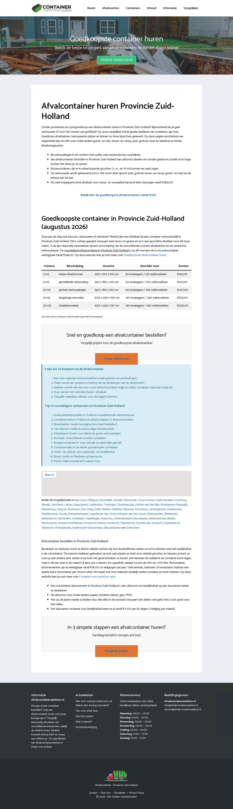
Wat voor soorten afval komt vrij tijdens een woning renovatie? (94, 703)
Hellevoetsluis (157, 518)
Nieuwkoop (48, 509)
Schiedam (78, 518)
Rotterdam (64, 518)
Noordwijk (106, 500)
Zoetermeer (174, 509)
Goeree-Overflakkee (70, 523)
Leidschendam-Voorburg (171, 500)
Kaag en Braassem (68, 509)
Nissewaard (140, 518)
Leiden (68, 504)
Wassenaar (130, 500)
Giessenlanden (113, 527)
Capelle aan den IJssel (102, 513)
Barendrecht (49, 518)
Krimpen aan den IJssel (131, 513)
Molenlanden (63, 527)
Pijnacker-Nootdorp (135, 509)
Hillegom (92, 500)
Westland (57, 504)
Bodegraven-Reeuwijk (174, 504)
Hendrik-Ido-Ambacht (149, 523)
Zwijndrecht (127, 523)
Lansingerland (157, 509)
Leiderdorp (96, 504)
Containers (133, 8)
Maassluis (107, 518)
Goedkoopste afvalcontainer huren (145, 255)
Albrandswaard (123, 518)
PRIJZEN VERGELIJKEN (117, 60)
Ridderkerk (171, 513)
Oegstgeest (81, 504)
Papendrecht (172, 523)
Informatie (170, 8)
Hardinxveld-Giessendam (87, 527)
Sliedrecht (47, 527)
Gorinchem (133, 527)
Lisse (83, 500)
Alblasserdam (155, 513)
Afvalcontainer (103, 785)
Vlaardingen (92, 518)
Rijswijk (45, 504)
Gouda (63, 513)
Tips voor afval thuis (87, 711)
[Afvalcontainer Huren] (51, 8)
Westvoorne (49, 523)
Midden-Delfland (112, 509)
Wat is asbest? (84, 721)
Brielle (171, 518)
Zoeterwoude (125, 504)
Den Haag (87, 509)
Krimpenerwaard (78, 513)
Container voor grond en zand (97, 576)
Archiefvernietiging (86, 727)
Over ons (106, 793)
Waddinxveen (49, 513)
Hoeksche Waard (94, 523)
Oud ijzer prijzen (84, 716)
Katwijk (117, 500)
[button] (118, 195)
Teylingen (110, 504)
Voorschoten (146, 500)
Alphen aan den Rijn (147, 504)
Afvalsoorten (110, 8)
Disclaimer (120, 793)
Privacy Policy (136, 793)
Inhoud (151, 8)
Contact (93, 793)
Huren (91, 8)
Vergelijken (191, 8)
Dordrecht (112, 523)
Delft (97, 509)
